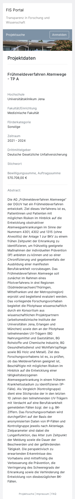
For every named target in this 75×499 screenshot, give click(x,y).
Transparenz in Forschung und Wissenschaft (28, 20)
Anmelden (59, 35)
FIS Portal (15, 10)
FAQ (53, 493)
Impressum (43, 493)
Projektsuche (15, 35)
